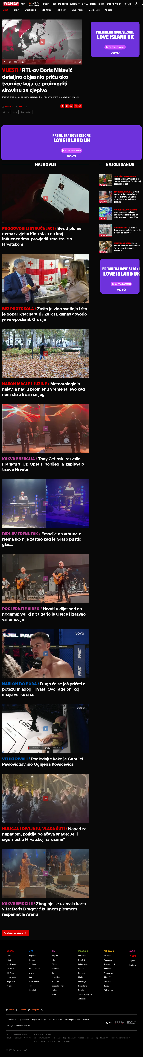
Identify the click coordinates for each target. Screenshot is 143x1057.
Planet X (107, 977)
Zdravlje (81, 990)
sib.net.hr (56, 1037)
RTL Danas (46, 9)
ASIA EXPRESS (114, 4)
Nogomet (32, 955)
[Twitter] (67, 106)
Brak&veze (82, 955)
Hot (54, 4)
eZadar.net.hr (39, 1041)
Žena (85, 4)
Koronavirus (26, 112)
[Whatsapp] (71, 106)
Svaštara (107, 981)
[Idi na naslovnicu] (34, 6)
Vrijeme (108, 9)
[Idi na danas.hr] (14, 3)
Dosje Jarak (94, 9)
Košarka (31, 972)
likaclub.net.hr (64, 1041)
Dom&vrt (81, 960)
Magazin (63, 4)
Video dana (108, 990)
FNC (30, 985)
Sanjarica (132, 965)
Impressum (11, 1019)
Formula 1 (32, 990)
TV (53, 972)
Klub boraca (33, 964)
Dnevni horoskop (110, 964)
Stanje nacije (77, 9)
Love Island (56, 977)
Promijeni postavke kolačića (18, 1025)
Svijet (16, 9)
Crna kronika (30, 9)
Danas (10, 951)
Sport (46, 4)
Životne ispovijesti (85, 994)
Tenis (30, 977)
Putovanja (82, 981)
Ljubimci (81, 972)
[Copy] (80, 106)
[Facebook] (62, 106)
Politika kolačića (55, 1019)
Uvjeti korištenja (39, 1019)
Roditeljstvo (82, 985)
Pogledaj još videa (13, 933)
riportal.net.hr (102, 1037)
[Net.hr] (131, 1022)
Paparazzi (55, 968)
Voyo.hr (27, 1037)
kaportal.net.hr (69, 1037)
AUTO (93, 4)
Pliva (15, 112)
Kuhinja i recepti (84, 964)
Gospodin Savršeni (59, 985)
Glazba (54, 964)
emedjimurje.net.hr (42, 1037)
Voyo (54, 994)
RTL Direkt (61, 9)
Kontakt (86, 1019)
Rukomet (32, 960)
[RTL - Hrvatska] (119, 1022)
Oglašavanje (24, 1019)
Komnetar (108, 968)
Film (53, 960)
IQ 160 (101, 4)
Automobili (82, 998)
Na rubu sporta (34, 968)
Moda (80, 977)
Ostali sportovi (34, 981)
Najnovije (132, 960)
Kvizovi (106, 985)
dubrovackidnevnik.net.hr (121, 1037)
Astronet (107, 955)
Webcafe (75, 4)
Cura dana (108, 960)
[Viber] (76, 106)
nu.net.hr (51, 1041)
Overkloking (108, 972)
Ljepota (81, 968)
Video (132, 956)
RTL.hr (9, 1037)
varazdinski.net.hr (85, 1037)
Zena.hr (18, 1037)
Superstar (55, 981)
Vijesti (6, 9)
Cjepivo (6, 112)
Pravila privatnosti (72, 1019)
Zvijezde (55, 955)
